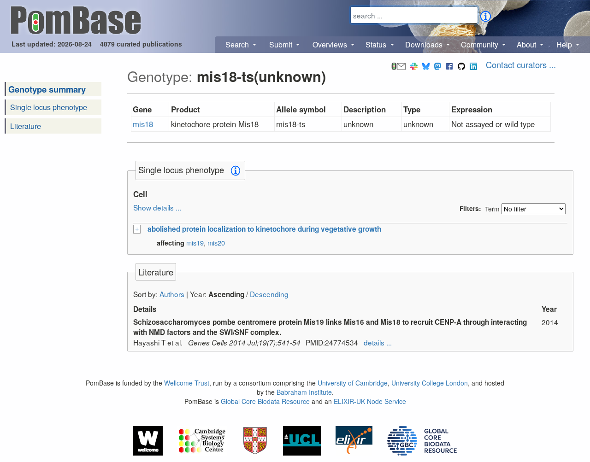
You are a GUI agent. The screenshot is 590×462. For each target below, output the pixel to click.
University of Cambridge (353, 382)
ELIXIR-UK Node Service (370, 401)
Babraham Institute (304, 392)
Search (238, 44)
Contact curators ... (521, 64)
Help (565, 44)
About (527, 44)
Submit (281, 44)
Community (480, 44)
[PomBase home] (76, 18)
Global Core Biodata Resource (265, 401)
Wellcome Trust (186, 382)
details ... (378, 342)
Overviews (331, 44)
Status (377, 44)
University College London (429, 382)
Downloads (424, 44)
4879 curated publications (141, 43)
